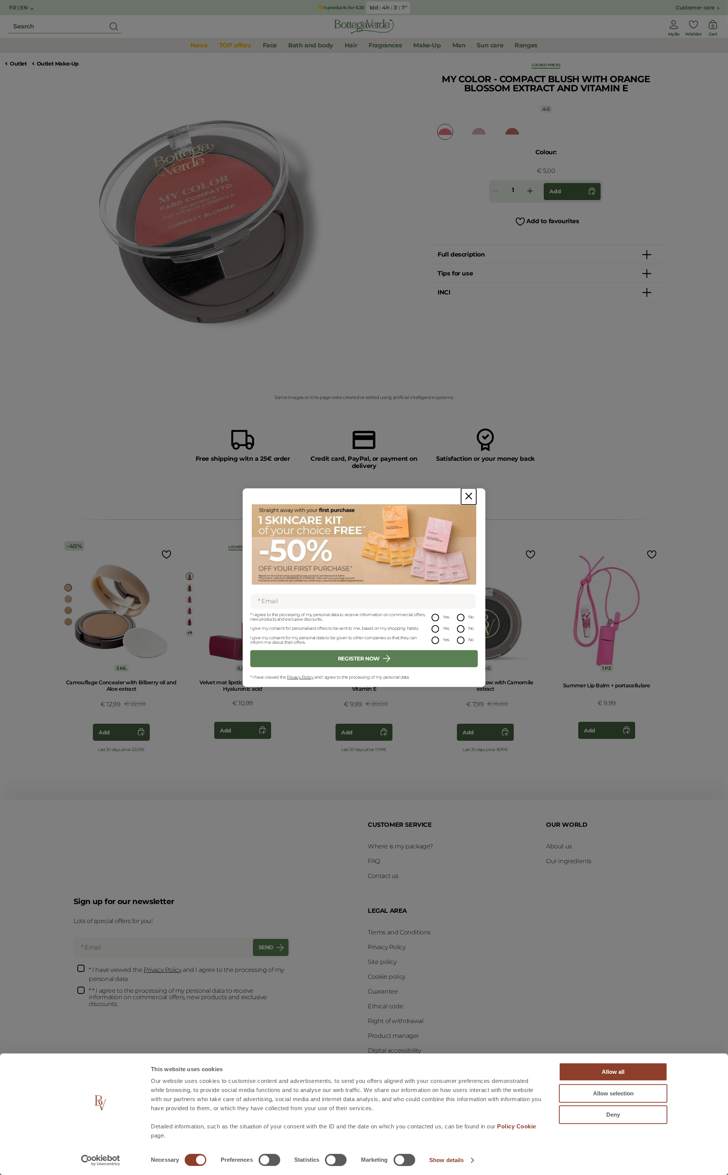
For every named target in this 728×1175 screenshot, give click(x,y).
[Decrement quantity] (495, 191)
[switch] (269, 1160)
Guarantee (383, 991)
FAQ (374, 861)
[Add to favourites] (165, 554)
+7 (189, 633)
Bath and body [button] (310, 45)
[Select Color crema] (68, 599)
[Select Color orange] (512, 131)
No (471, 617)
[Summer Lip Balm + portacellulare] (606, 606)
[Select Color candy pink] (445, 132)
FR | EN (19, 8)
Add (555, 191)
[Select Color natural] (189, 587)
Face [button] (270, 45)
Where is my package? (400, 846)
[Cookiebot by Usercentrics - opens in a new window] (100, 1160)
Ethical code (385, 1006)
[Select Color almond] (68, 587)
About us (559, 846)
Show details (446, 1160)
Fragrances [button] (385, 45)
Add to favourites (552, 221)
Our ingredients (569, 861)
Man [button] (459, 45)
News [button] (198, 45)
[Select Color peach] (68, 610)
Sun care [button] (490, 45)
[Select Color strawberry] (189, 599)
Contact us (383, 875)
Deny (613, 1114)
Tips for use (455, 273)
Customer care (695, 8)
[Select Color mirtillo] (189, 622)
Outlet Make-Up (58, 64)
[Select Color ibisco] (189, 610)
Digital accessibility (394, 1050)
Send (266, 947)
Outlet (18, 64)
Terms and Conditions (399, 932)
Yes (446, 617)
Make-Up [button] (427, 45)
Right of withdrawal (395, 1021)
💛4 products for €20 (341, 7)
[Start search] (113, 26)
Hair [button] (351, 45)
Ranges (526, 45)
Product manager (393, 1035)
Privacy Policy (300, 677)
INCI (444, 292)
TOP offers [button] (235, 45)
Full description (461, 254)
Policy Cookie (516, 1126)
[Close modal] (468, 496)
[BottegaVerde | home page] (364, 26)
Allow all (613, 1072)
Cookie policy (386, 976)
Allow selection (613, 1093)
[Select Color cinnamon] (478, 131)
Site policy (382, 961)
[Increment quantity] (530, 191)
